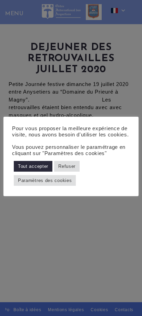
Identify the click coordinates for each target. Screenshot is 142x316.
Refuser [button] (66, 166)
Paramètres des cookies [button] (45, 180)
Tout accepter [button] (33, 166)
